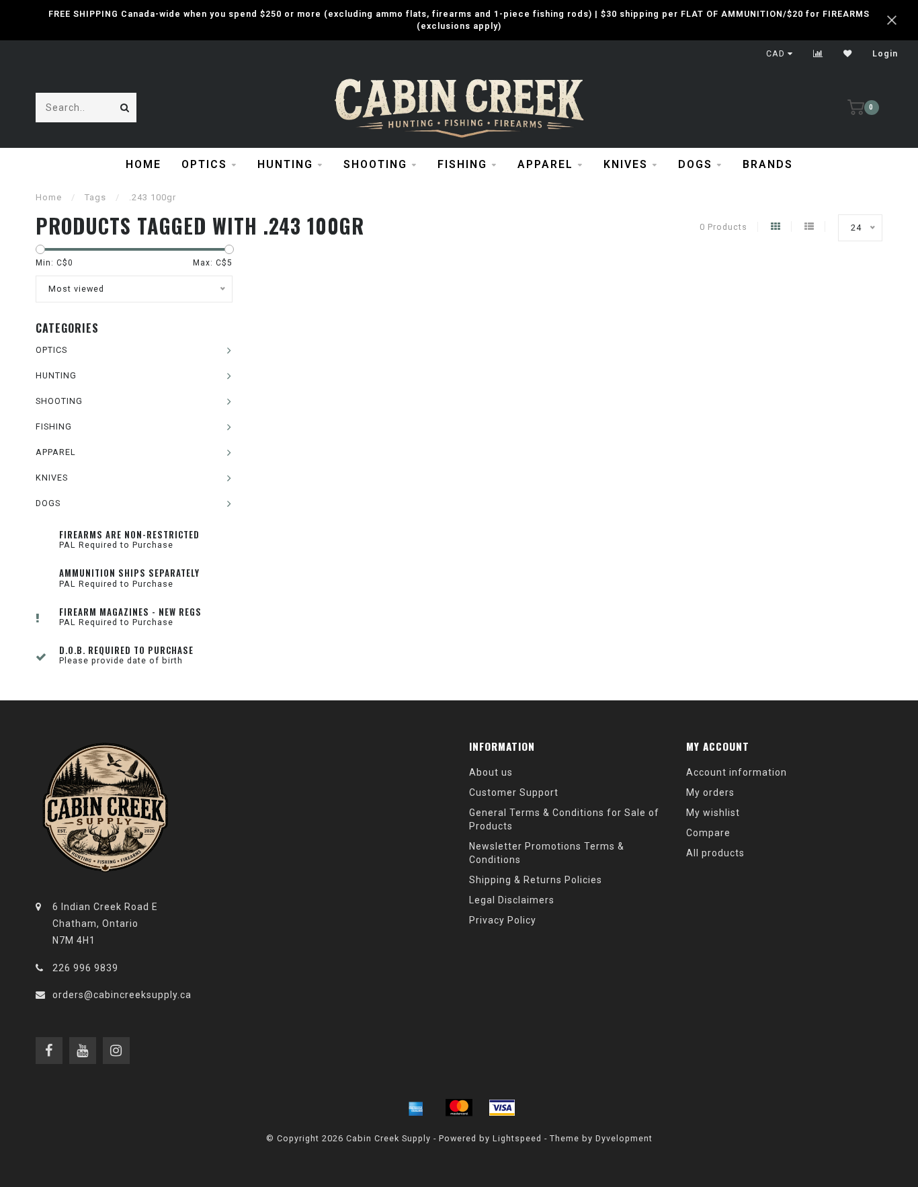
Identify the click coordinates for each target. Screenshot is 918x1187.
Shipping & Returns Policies (535, 879)
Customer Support (513, 792)
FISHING (462, 164)
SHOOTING (375, 164)
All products (715, 853)
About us (491, 772)
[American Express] (416, 1108)
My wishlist (713, 812)
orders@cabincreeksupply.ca (122, 994)
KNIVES (625, 164)
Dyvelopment (624, 1138)
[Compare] (818, 53)
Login (885, 53)
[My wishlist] (847, 53)
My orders (710, 792)
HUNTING (285, 164)
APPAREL (545, 164)
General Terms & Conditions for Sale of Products (564, 819)
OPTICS (204, 164)
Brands (768, 164)
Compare (708, 832)
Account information (736, 772)
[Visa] (502, 1108)
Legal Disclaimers (511, 900)
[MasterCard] (459, 1108)
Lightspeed (517, 1138)
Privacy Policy (502, 920)
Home (143, 164)
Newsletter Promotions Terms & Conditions (546, 853)
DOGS (695, 164)
